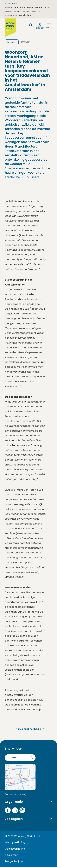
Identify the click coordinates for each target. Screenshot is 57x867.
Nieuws (15, 3)
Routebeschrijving (15, 794)
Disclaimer (11, 855)
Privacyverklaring (15, 842)
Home (7, 3)
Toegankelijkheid (15, 861)
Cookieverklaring (15, 848)
